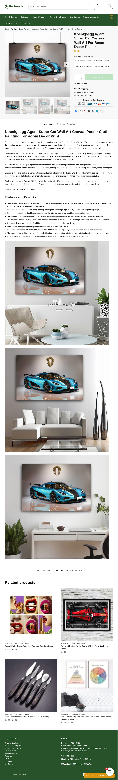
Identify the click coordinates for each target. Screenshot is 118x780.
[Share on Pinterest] (85, 111)
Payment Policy (11, 753)
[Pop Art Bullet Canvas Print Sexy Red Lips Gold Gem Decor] (31, 615)
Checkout (109, 9)
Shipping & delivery (12, 743)
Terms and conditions (13, 748)
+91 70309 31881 (74, 743)
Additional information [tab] (66, 124)
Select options (31, 657)
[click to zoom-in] (37, 64)
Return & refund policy (13, 746)
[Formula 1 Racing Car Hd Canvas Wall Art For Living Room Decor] (87, 615)
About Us (8, 756)
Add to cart (98, 77)
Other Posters (24, 29)
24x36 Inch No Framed (83, 66)
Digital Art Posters (12, 643)
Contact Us (9, 761)
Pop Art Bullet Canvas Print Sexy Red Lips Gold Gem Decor (29, 646)
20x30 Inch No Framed (101, 61)
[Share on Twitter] (80, 111)
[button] (66, 64)
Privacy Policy (10, 751)
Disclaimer (9, 764)
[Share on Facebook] (76, 111)
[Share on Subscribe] (97, 111)
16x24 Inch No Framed (83, 61)
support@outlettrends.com (77, 746)
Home (7, 29)
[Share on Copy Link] (101, 111)
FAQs (7, 759)
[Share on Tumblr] (93, 111)
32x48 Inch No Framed (101, 66)
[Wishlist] (54, 592)
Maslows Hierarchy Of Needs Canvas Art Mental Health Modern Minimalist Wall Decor (86, 718)
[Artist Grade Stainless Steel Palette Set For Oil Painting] (31, 685)
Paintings (14, 29)
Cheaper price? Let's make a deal (99, 776)
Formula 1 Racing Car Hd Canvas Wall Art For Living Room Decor (84, 647)
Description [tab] (48, 124)
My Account (97, 9)
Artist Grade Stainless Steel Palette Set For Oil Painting (27, 717)
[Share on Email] (89, 111)
